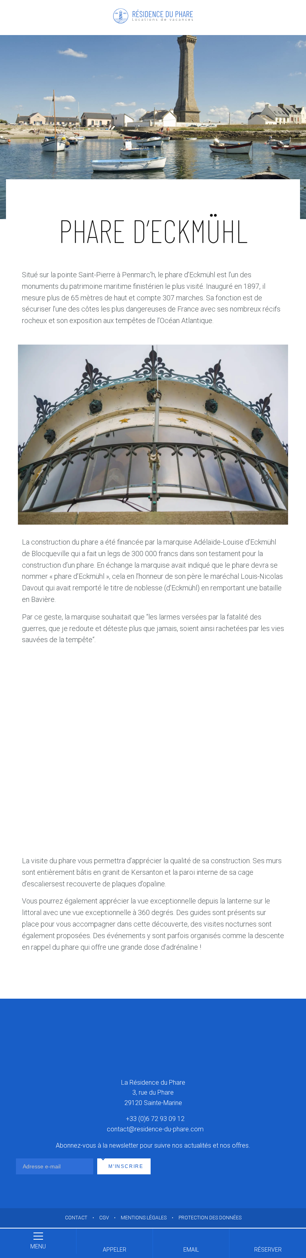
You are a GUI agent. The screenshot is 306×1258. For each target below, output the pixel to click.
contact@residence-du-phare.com (155, 1129)
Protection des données (209, 1218)
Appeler (114, 1249)
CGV (104, 1218)
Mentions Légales (144, 1218)
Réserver (268, 1249)
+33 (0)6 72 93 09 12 (155, 1119)
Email (191, 1249)
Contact (76, 1218)
